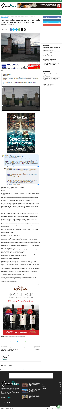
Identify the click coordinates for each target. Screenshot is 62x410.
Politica (44, 386)
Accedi (21, 0)
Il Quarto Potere (46, 71)
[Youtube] (60, 1)
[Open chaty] (58, 406)
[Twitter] (13, 29)
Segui (59, 19)
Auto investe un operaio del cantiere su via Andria (31, 348)
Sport (23, 11)
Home (2, 16)
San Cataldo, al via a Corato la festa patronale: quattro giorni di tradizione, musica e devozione (51, 74)
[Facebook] (54, 1)
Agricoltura (16, 11)
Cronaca (44, 388)
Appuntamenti (45, 382)
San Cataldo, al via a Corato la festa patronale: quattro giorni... (34, 384)
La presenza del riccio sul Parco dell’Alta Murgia (51, 48)
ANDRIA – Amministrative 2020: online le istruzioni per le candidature (51, 64)
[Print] (25, 29)
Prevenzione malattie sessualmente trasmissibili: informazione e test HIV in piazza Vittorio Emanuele (10, 349)
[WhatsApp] (19, 29)
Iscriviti (58, 24)
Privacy (53, 408)
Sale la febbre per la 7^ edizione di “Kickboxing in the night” (50, 53)
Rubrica (28, 11)
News (3, 11)
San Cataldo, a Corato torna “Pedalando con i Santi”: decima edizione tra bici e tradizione (50, 79)
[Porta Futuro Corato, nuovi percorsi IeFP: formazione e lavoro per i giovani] (25, 397)
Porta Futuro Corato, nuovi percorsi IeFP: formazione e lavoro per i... (34, 396)
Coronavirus (45, 393)
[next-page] (44, 68)
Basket (44, 384)
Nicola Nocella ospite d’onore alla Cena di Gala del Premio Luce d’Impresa (52, 58)
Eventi (25, 0)
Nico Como (44, 55)
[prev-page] (43, 68)
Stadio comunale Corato (20, 336)
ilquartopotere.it (13, 336)
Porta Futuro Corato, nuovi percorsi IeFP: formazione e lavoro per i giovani (50, 84)
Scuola (8, 11)
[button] (60, 12)
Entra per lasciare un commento (7, 365)
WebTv (34, 11)
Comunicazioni (45, 390)
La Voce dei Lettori (7, 16)
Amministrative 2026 (6, 13)
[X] (58, 1)
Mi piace (58, 17)
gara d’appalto (6, 336)
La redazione (4, 24)
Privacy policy (34, 0)
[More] (34, 342)
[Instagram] (56, 1)
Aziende (46, 11)
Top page (48, 408)
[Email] (22, 29)
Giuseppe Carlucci (45, 50)
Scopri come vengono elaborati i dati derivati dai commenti (27, 369)
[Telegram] (16, 29)
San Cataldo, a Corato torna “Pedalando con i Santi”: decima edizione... (34, 390)
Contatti (28, 0)
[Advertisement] (52, 34)
